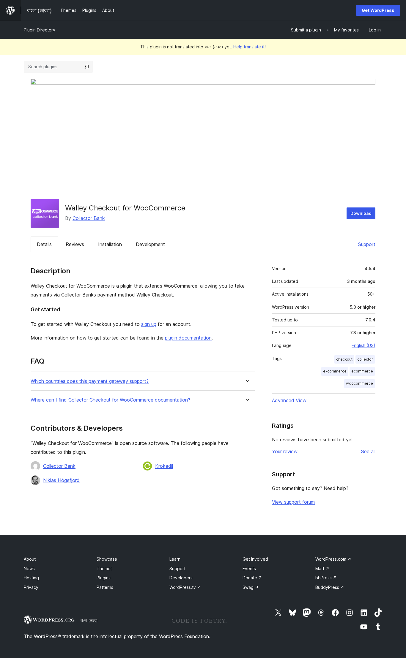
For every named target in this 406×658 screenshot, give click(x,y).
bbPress (326, 577)
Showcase (107, 559)
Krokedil (164, 466)
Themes (105, 568)
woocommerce (359, 383)
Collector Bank (89, 218)
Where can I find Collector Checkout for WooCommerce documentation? (110, 400)
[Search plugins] (87, 67)
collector (365, 359)
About (30, 559)
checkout (344, 359)
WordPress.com (333, 559)
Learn (174, 559)
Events (249, 568)
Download (361, 213)
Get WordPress (378, 10)
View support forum (293, 502)
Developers (181, 577)
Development (150, 244)
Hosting (31, 577)
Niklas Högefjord (61, 480)
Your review (285, 451)
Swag (251, 587)
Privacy (31, 587)
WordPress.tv (185, 587)
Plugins (104, 577)
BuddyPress (329, 587)
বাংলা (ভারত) (89, 620)
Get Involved (255, 559)
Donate (252, 577)
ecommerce (362, 371)
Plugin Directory (39, 29)
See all (368, 451)
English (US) (363, 345)
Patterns (105, 587)
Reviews (75, 244)
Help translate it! (249, 46)
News (29, 568)
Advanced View (289, 400)
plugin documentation (188, 338)
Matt (322, 568)
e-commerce (335, 371)
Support (366, 244)
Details (44, 244)
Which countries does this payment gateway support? (90, 381)
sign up (148, 324)
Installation (110, 244)
